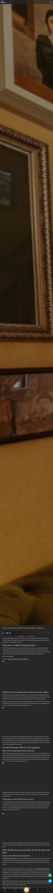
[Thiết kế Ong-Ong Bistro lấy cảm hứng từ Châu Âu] (23, 675)
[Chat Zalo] (50, 881)
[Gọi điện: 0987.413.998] (50, 875)
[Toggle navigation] (51, 2)
